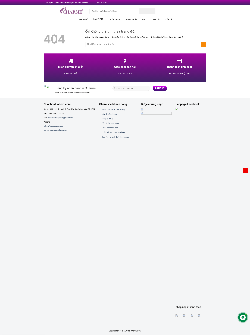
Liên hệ (168, 19)
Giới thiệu (115, 19)
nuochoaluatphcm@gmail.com (60, 118)
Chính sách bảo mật (110, 128)
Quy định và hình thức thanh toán (115, 137)
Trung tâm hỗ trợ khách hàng (113, 109)
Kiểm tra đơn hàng (109, 114)
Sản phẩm (98, 19)
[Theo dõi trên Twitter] (196, 3)
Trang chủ (83, 19)
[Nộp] (147, 11)
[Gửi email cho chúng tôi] (199, 3)
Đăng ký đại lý (107, 119)
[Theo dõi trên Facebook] (191, 3)
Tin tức (156, 19)
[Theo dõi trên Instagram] (194, 3)
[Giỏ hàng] (245, 170)
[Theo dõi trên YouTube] (204, 3)
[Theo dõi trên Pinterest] (201, 3)
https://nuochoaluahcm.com (55, 130)
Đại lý (145, 19)
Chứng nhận (131, 19)
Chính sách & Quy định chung (113, 132)
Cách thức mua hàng (110, 123)
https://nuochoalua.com (53, 126)
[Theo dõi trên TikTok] (193, 88)
